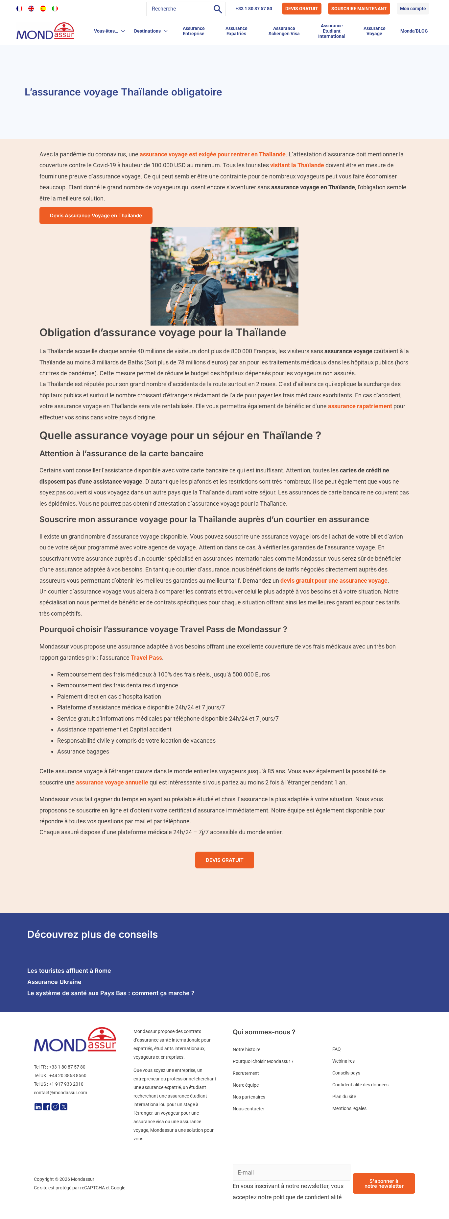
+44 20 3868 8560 (67, 1075)
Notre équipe (246, 1085)
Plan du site (344, 1096)
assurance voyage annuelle (112, 782)
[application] (121, 31)
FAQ (336, 1049)
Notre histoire (246, 1049)
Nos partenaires (249, 1097)
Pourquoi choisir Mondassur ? (263, 1061)
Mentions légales (349, 1108)
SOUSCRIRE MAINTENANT (359, 8)
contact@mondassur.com (60, 1092)
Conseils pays (346, 1072)
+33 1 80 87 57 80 (254, 8)
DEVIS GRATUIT (301, 8)
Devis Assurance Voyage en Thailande (96, 215)
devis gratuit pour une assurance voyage (334, 580)
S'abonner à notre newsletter (384, 1183)
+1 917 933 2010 (66, 1084)
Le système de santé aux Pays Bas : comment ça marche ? (111, 993)
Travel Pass (146, 657)
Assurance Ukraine (54, 981)
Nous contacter (248, 1108)
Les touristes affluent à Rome (69, 970)
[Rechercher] (218, 9)
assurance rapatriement (360, 406)
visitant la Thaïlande (296, 165)
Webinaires (343, 1061)
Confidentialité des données (360, 1084)
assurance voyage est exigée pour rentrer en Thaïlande (213, 154)
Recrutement (246, 1073)
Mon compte (413, 8)
